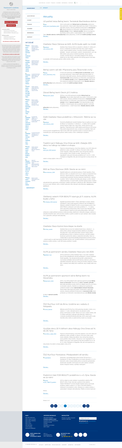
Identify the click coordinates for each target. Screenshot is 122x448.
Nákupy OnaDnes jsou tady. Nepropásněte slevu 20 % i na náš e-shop (35, 163)
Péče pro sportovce (30, 417)
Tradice (53, 2)
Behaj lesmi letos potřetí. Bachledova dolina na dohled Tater (35, 102)
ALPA (41, 7)
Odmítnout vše (11, 25)
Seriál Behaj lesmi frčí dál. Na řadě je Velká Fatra (35, 88)
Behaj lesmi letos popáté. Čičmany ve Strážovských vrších (35, 48)
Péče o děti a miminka (30, 420)
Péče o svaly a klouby (30, 419)
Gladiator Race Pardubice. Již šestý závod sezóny (36, 76)
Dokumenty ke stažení (49, 425)
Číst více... (46, 36)
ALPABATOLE (70, 444)
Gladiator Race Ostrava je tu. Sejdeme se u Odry (36, 134)
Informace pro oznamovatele (51, 420)
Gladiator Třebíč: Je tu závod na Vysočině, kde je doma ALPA (36, 119)
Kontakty (84, 3)
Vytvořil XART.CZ (92, 444)
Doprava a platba (48, 422)
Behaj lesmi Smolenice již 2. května (35, 179)
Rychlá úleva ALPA (56, 444)
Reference (64, 2)
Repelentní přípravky (30, 428)
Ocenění (58, 2)
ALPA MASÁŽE (77, 444)
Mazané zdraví (30, 3)
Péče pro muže (28, 425)
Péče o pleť (28, 422)
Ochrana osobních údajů (50, 419)
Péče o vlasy (28, 423)
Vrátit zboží (46, 426)
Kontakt (71, 2)
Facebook (76, 435)
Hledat (87, 3)
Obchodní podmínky (48, 417)
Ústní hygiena (28, 426)
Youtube (80, 435)
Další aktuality (30, 187)
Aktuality (41, 444)
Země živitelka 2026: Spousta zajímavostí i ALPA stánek (35, 62)
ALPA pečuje (42, 2)
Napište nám (48, 444)
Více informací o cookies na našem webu (11, 41)
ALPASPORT (64, 444)
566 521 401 (66, 436)
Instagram (85, 435)
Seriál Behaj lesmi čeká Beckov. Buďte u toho (36, 149)
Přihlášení (82, 3)
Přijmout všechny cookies (11, 22)
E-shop (48, 2)
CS (77, 2)
